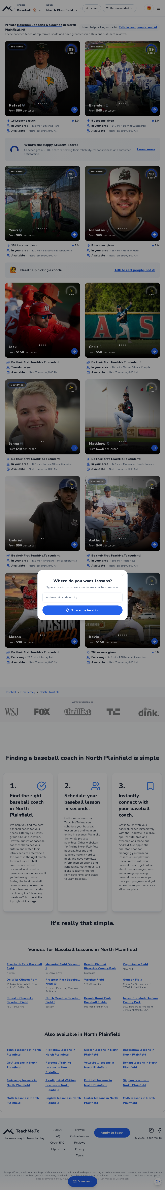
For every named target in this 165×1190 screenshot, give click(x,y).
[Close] (122, 575)
